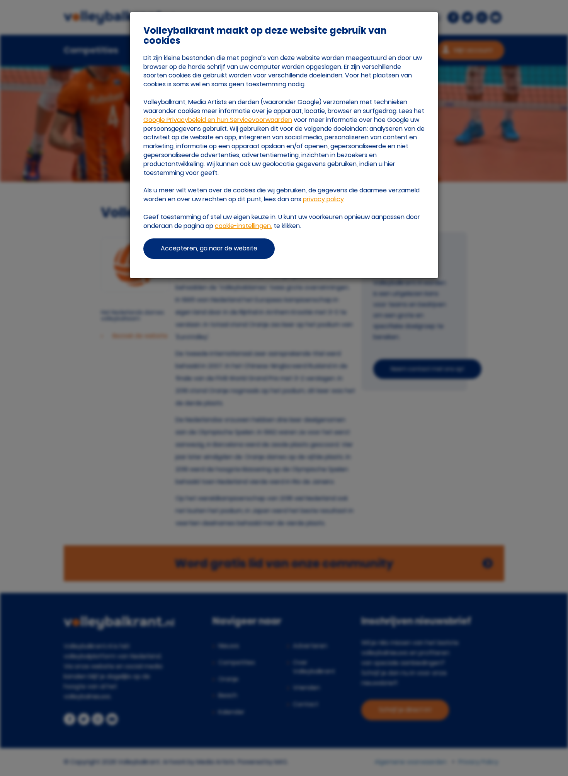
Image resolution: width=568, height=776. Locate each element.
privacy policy (323, 199)
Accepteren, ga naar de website (209, 248)
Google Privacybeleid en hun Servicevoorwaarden (217, 119)
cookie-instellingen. (243, 225)
